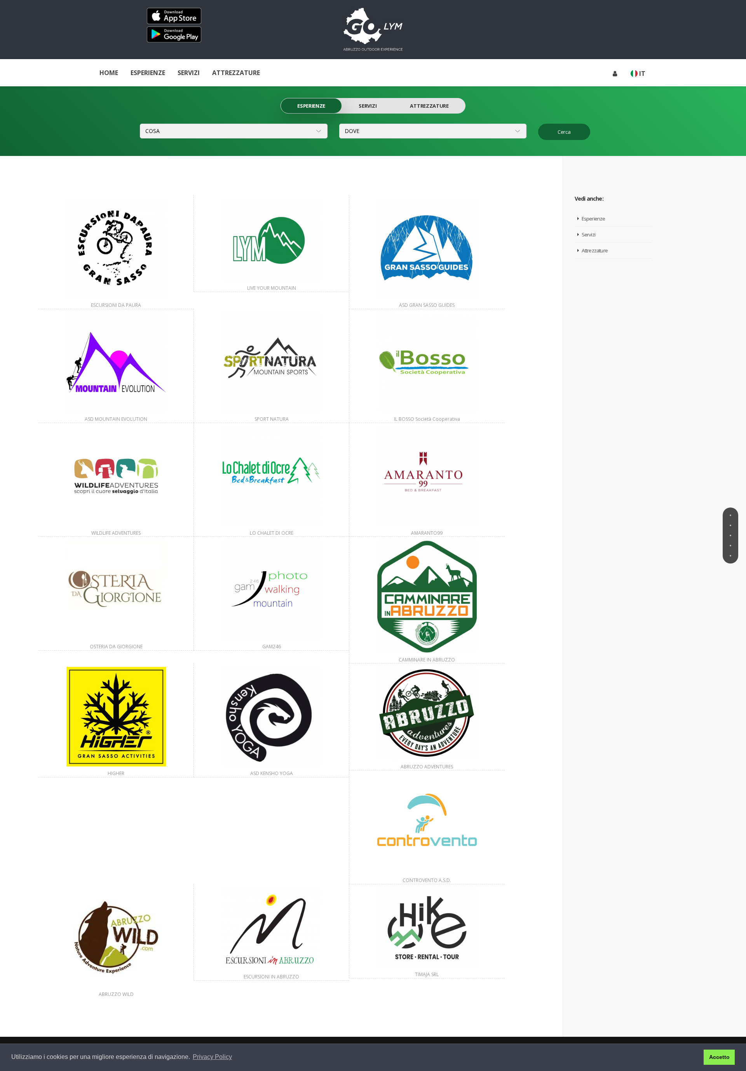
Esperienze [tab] (311, 105)
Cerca (564, 131)
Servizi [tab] (367, 105)
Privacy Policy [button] (212, 1057)
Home (108, 72)
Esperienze (148, 72)
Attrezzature (236, 72)
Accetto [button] (719, 1057)
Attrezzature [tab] (429, 105)
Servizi (189, 72)
